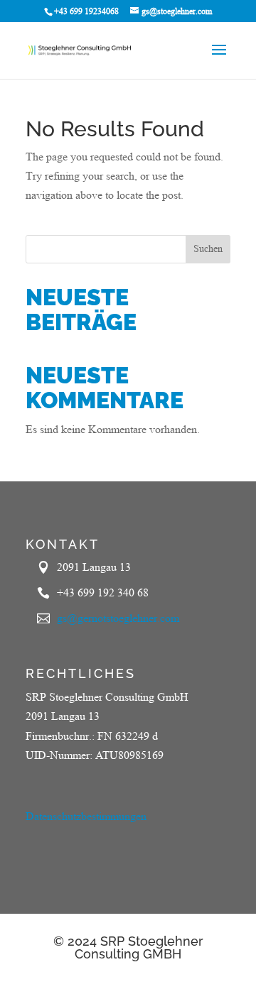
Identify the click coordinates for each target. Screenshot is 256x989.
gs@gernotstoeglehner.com (118, 618)
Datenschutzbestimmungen (86, 816)
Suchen (208, 248)
